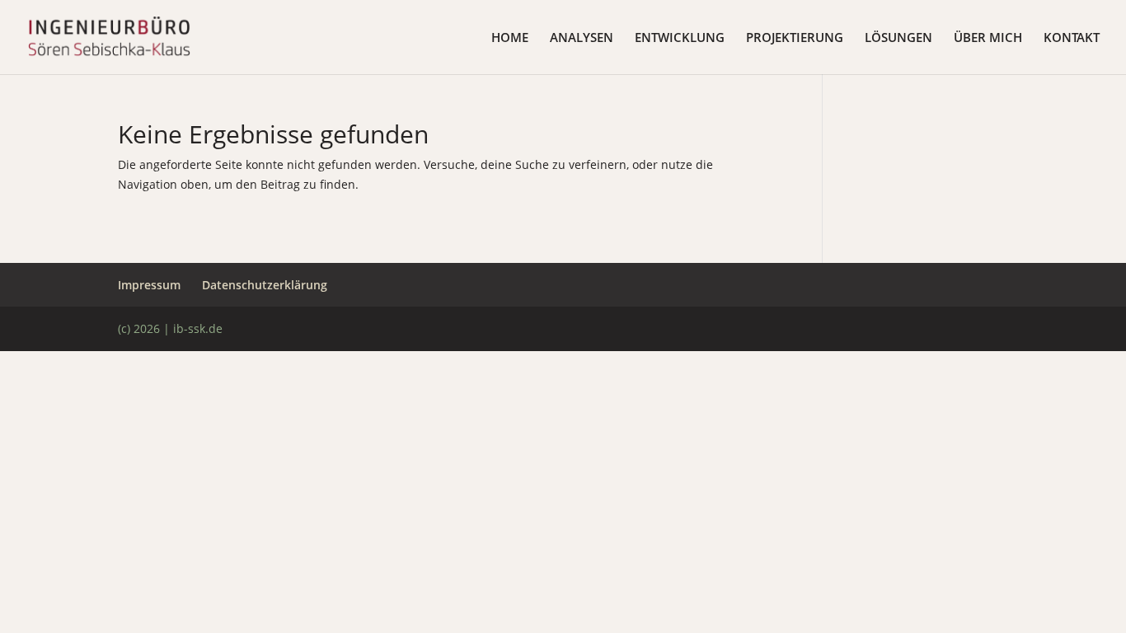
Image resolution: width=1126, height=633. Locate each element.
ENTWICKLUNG (680, 38)
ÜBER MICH (988, 38)
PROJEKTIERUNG (794, 38)
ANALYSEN (581, 38)
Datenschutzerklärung (264, 285)
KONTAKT (1072, 38)
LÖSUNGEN (898, 38)
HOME (509, 38)
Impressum (149, 285)
